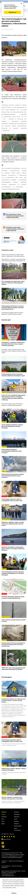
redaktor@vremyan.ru (9, 875)
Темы (3, 821)
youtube (4, 836)
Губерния (16, 823)
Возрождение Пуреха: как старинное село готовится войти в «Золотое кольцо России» (14, 699)
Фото (3, 819)
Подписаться (12, 12)
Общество (16, 816)
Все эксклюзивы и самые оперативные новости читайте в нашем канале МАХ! (15, 216)
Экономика (17, 814)
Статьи (3, 814)
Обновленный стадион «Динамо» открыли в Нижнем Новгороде (14, 768)
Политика (16, 812)
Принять (14, 893)
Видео (3, 823)
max (14, 836)
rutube (11, 836)
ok (9, 836)
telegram (7, 836)
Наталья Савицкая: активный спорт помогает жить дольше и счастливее (12, 796)
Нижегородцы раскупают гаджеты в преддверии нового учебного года (12, 739)
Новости (4, 812)
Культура (16, 821)
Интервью (4, 816)
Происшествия (17, 825)
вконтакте (2, 836)
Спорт (15, 819)
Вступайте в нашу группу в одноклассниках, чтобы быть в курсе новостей (15, 229)
